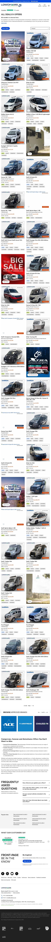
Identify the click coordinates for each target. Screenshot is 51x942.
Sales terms (10, 877)
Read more (4, 23)
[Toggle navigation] (49, 6)
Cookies (19, 877)
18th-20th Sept (34, 1)
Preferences (24, 877)
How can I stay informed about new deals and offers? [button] (35, 800)
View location (16, 892)
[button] (40, 5)
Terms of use (4, 877)
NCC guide (13, 879)
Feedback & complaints (41, 877)
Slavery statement (31, 877)
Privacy (14, 877)
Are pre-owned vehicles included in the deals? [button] (34, 794)
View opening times (6, 892)
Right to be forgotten (5, 879)
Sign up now (27, 861)
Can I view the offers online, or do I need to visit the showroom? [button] (35, 788)
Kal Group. (12, 905)
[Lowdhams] (11, 5)
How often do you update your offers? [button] (34, 783)
